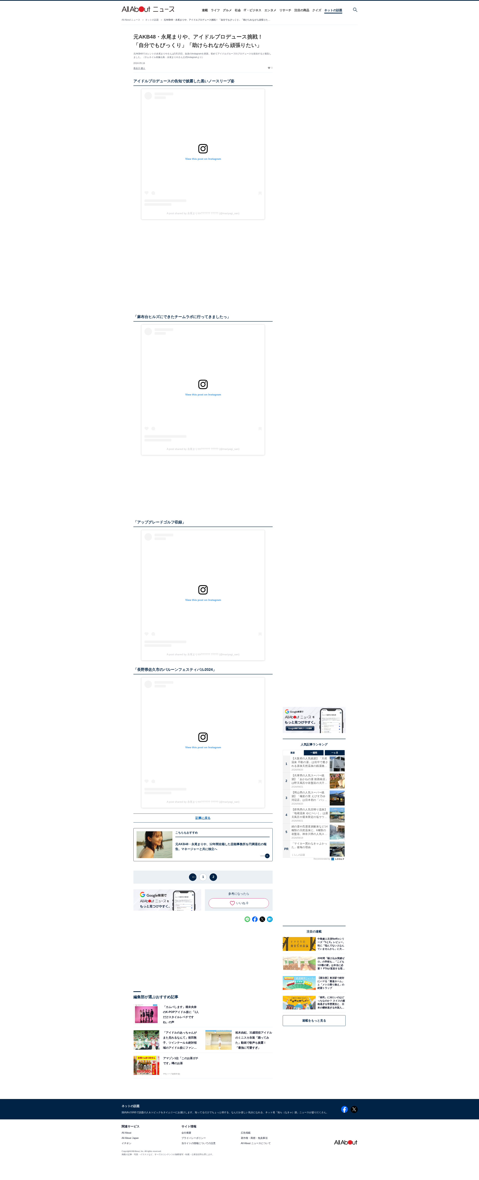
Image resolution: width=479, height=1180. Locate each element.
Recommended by (322, 859)
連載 (205, 10)
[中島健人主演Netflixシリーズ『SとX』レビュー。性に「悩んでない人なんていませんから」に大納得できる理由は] (331, 944)
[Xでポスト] (262, 919)
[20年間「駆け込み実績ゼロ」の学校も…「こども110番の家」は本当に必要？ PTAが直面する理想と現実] (331, 963)
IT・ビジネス (252, 10)
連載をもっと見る (314, 1020)
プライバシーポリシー (193, 1138)
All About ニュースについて (256, 1143)
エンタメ (270, 10)
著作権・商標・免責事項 (254, 1138)
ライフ (215, 10)
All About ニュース (131, 20)
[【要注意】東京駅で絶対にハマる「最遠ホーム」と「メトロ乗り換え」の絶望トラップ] (331, 983)
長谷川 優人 (139, 68)
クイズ (316, 10)
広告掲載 (246, 1133)
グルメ (227, 10)
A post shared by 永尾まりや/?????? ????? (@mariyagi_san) (203, 213)
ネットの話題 (333, 10)
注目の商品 (301, 10)
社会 (238, 10)
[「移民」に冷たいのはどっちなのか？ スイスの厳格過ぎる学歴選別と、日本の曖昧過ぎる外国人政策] (331, 1002)
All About (126, 1133)
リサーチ (285, 10)
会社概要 (186, 1133)
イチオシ (126, 1143)
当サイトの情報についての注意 (198, 1143)
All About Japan (130, 1138)
